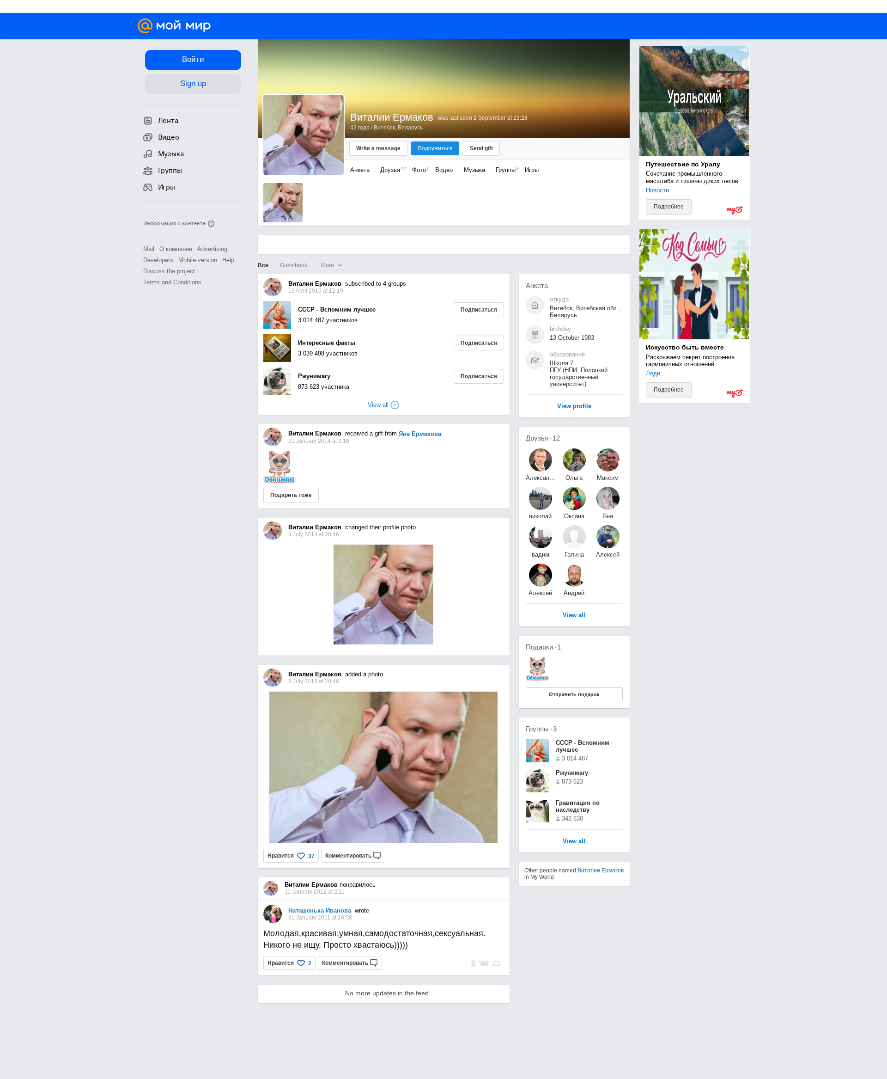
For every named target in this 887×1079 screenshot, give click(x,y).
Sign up (193, 83)
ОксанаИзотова (574, 516)
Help (228, 260)
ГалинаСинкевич (574, 554)
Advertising (212, 248)
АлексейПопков (540, 592)
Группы (505, 169)
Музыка (474, 169)
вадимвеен (540, 554)
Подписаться (479, 310)
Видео (445, 169)
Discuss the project (169, 271)
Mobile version (197, 260)
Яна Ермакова (420, 433)
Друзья (390, 169)
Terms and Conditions (172, 282)
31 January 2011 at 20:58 (320, 917)
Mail (148, 248)
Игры (532, 169)
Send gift (481, 148)
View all (574, 842)
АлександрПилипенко (540, 477)
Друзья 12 (543, 438)
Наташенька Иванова (319, 910)
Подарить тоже (291, 495)
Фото (418, 169)
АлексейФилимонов (608, 554)
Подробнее (669, 206)
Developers (158, 260)
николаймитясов (540, 516)
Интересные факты (326, 342)
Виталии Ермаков (600, 870)
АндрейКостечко (574, 592)
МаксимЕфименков (608, 477)
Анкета (360, 169)
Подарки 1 (543, 647)
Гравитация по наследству (578, 806)
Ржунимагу (314, 376)
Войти (193, 59)
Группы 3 (541, 729)
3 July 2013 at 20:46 (313, 681)
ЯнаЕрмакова (607, 516)
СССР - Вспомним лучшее (337, 309)
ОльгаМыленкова (574, 477)
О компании (175, 248)
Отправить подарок (574, 694)
